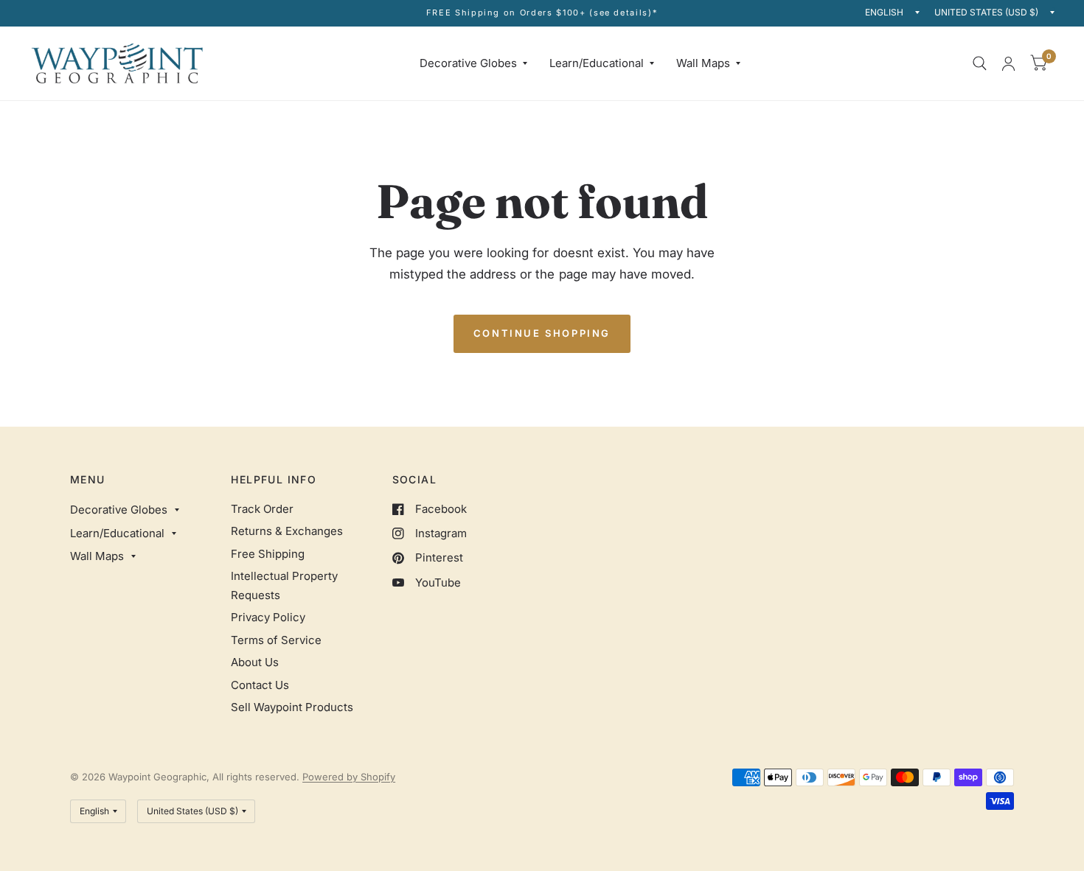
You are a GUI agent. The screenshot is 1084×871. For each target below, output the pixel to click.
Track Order (262, 509)
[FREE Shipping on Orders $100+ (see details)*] (542, 13)
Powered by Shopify (348, 777)
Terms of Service (276, 640)
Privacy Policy (268, 617)
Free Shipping (268, 554)
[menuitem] (473, 63)
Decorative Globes (468, 63)
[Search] (979, 63)
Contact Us (260, 685)
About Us (255, 662)
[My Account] (1008, 63)
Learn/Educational (596, 63)
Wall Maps (703, 63)
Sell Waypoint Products (292, 707)
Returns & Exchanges (287, 531)
